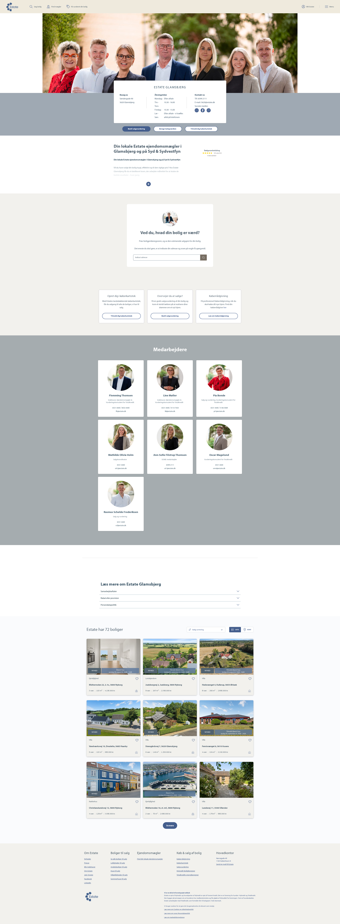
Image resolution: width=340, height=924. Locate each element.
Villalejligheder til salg (119, 875)
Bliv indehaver (89, 867)
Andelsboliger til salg (119, 867)
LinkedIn (87, 883)
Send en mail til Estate (224, 864)
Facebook (88, 879)
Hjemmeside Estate (12, 6)
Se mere (170, 825)
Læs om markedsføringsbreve (174, 917)
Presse (86, 863)
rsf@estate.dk (121, 525)
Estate (91, 896)
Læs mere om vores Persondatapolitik (177, 913)
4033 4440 (125, 408)
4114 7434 (175, 408)
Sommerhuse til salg (119, 879)
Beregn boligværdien (167, 129)
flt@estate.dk (121, 411)
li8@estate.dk (170, 411)
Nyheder (87, 859)
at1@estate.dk (170, 468)
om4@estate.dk (219, 468)
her (225, 307)
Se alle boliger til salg (119, 859)
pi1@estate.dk (219, 411)
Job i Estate (88, 875)
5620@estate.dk (208, 102)
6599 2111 (202, 98)
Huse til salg (115, 871)
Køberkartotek (182, 863)
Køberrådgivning (183, 859)
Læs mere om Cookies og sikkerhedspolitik (179, 909)
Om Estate (88, 871)
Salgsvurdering (183, 867)
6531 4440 (116, 408)
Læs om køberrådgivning (218, 316)
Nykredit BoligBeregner (186, 871)
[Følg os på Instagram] (209, 110)
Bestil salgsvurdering (136, 129)
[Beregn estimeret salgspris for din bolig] (203, 258)
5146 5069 (224, 408)
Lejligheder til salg (118, 863)
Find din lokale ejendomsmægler (150, 859)
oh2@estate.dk (121, 468)
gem (136, 678)
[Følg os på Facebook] (203, 110)
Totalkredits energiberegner (188, 875)
